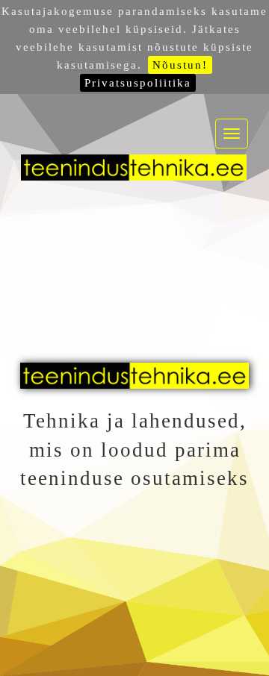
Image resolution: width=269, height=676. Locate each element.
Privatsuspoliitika (137, 83)
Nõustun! (180, 65)
